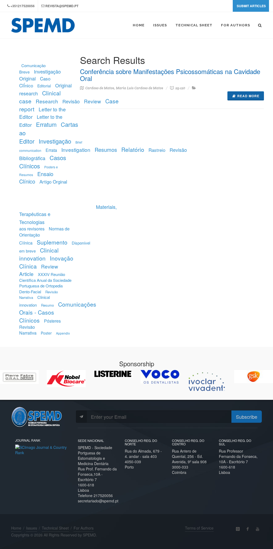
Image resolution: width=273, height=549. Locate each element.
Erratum (46, 124)
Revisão (71, 101)
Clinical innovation (39, 254)
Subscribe (246, 416)
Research (47, 101)
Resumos (106, 149)
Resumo (47, 305)
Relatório (132, 149)
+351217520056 (22, 5)
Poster (46, 333)
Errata (51, 150)
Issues (31, 528)
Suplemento (52, 242)
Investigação (55, 141)
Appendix (63, 333)
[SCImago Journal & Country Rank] (42, 449)
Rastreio (156, 150)
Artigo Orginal (53, 181)
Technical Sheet (55, 528)
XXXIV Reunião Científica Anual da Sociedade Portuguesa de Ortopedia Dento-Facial (45, 282)
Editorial (44, 85)
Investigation (75, 149)
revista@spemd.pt (61, 5)
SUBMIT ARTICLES (251, 5)
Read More (248, 95)
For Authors (84, 528)
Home (16, 528)
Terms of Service (199, 528)
